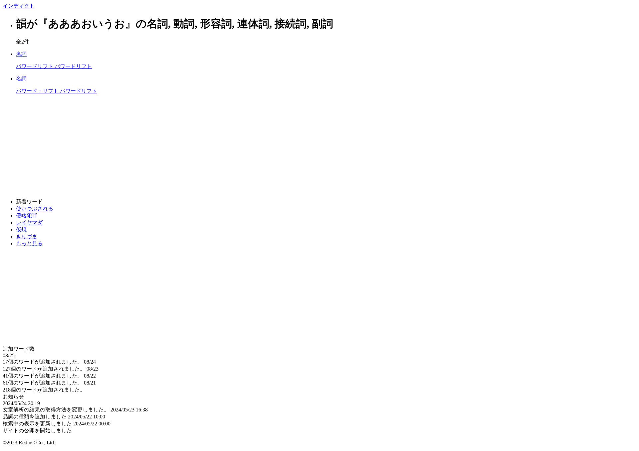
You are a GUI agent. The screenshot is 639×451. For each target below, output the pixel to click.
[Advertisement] (202, 146)
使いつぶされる (34, 208)
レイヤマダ (29, 222)
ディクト (19, 6)
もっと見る (29, 243)
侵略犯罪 (26, 215)
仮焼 (21, 229)
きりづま (26, 236)
